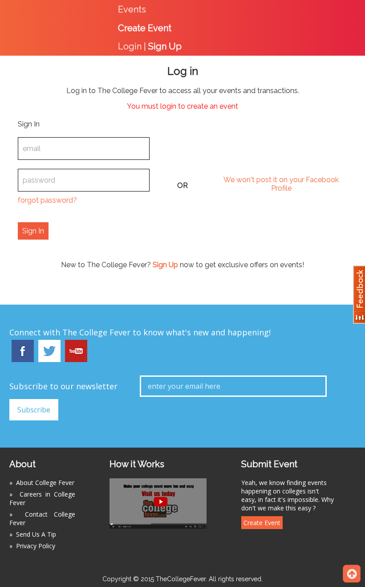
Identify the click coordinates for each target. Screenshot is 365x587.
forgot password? (47, 200)
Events (132, 9)
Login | (150, 46)
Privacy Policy (35, 546)
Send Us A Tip (36, 534)
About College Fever (45, 482)
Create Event (261, 522)
